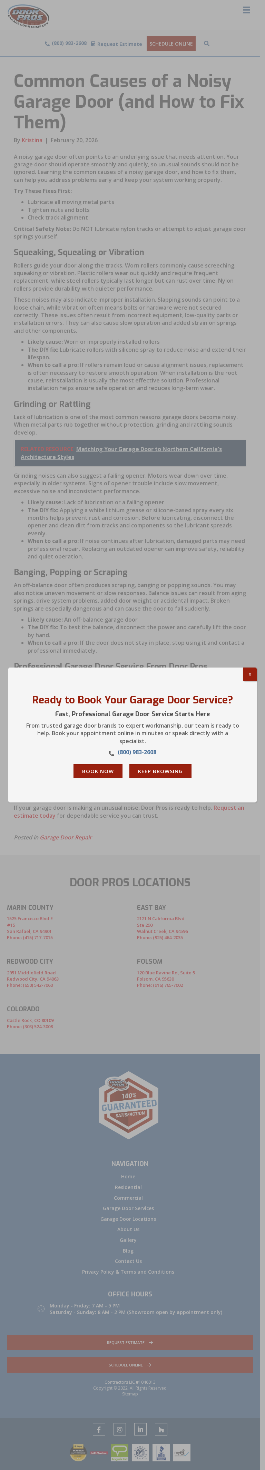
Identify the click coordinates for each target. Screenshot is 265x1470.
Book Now (98, 771)
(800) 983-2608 (137, 752)
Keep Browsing (160, 771)
